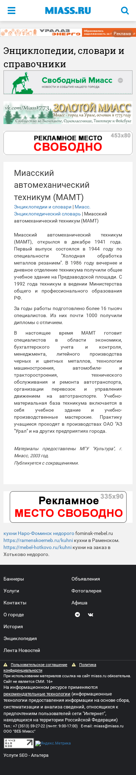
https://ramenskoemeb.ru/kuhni (38, 540)
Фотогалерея (86, 591)
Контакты (15, 602)
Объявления (85, 579)
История (13, 626)
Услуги (11, 591)
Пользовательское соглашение (39, 665)
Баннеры (13, 579)
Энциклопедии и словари (42, 207)
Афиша (79, 602)
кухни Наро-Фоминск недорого (38, 533)
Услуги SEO (15, 755)
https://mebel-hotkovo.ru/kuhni (37, 547)
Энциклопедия (20, 638)
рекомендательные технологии (36, 694)
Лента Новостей (21, 650)
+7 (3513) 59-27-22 (29, 726)
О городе (13, 614)
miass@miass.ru (108, 726)
